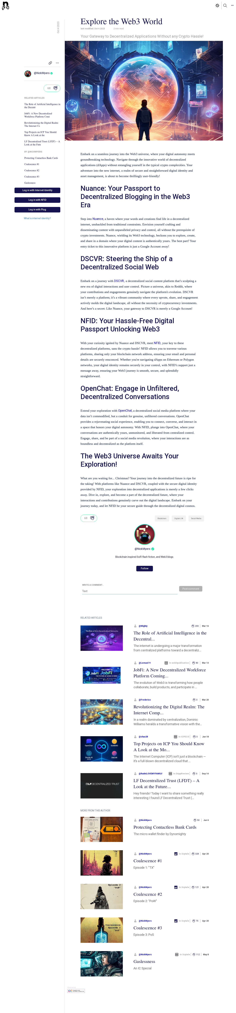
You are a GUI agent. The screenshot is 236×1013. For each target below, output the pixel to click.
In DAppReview (181, 773)
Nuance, (98, 219)
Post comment (190, 588)
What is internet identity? (37, 218)
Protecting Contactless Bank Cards (41, 158)
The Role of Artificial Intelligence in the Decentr (42, 106)
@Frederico (145, 700)
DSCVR (119, 281)
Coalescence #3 (31, 176)
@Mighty (143, 626)
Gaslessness (29, 182)
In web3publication (179, 663)
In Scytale (184, 854)
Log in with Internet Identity (37, 190)
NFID (157, 343)
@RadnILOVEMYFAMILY (150, 774)
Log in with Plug (37, 209)
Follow (144, 568)
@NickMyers (42, 73)
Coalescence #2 (31, 170)
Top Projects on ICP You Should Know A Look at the (40, 134)
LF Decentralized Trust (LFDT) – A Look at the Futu (42, 143)
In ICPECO (183, 737)
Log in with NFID (37, 199)
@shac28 (143, 737)
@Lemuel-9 (144, 663)
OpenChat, (125, 410)
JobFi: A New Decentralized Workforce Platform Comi (38, 115)
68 (48, 88)
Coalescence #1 (31, 164)
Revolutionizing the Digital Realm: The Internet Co (41, 124)
